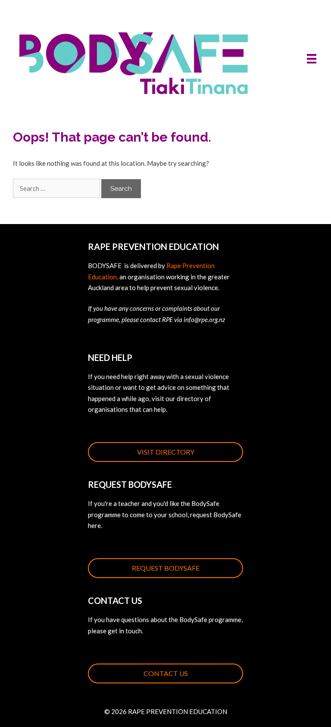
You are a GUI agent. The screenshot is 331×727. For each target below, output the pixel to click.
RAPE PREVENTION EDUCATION (177, 711)
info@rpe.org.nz (204, 319)
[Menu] (311, 58)
